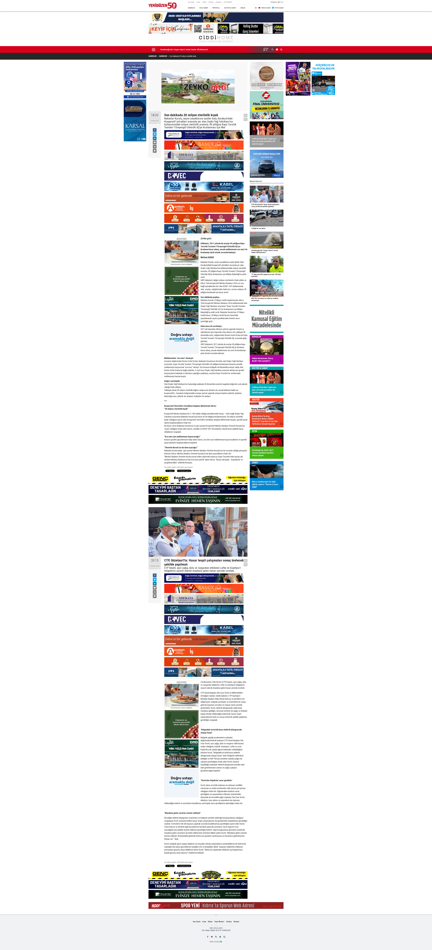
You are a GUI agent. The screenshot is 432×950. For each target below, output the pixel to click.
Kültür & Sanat (260, 368)
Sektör (255, 399)
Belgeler (219, 2)
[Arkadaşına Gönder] (154, 142)
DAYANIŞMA (228, 2)
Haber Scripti (214, 942)
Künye (210, 922)
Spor (254, 431)
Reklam (211, 2)
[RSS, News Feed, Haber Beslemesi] (216, 936)
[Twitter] (154, 134)
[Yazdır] (154, 146)
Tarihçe (229, 922)
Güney (255, 462)
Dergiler (256, 336)
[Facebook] (154, 130)
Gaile (198, 2)
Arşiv (204, 922)
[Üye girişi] (220, 936)
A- (246, 119)
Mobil (204, 2)
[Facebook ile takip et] (208, 936)
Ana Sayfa (191, 2)
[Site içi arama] (281, 49)
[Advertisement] (135, 159)
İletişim (236, 922)
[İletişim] (277, 49)
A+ (245, 115)
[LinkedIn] (154, 138)
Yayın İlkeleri (219, 922)
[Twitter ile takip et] (212, 936)
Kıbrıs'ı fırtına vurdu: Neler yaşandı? (174, 49)
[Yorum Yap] (154, 151)
